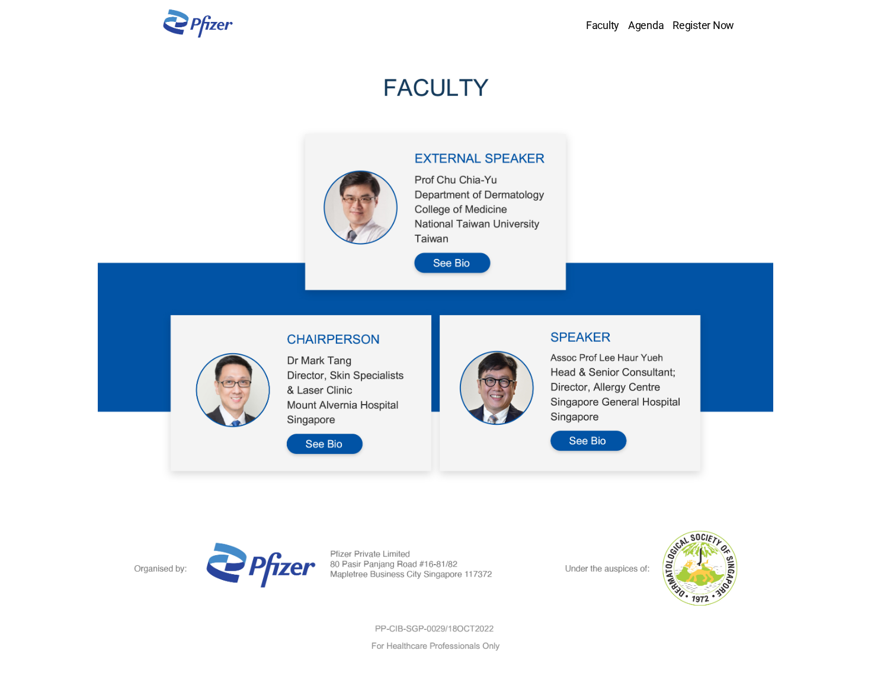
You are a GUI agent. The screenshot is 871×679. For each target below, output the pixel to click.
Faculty (602, 25)
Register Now (703, 25)
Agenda (646, 25)
